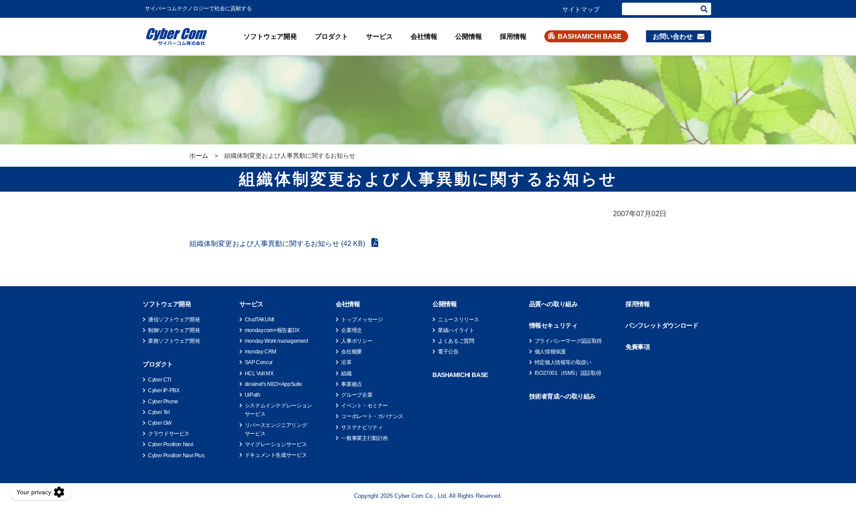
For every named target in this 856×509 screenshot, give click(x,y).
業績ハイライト (456, 330)
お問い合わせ (673, 36)
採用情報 (513, 36)
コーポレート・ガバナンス (372, 416)
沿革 (346, 362)
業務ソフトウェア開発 (174, 341)
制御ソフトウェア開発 (174, 330)
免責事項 (638, 346)
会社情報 (424, 36)
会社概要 (351, 352)
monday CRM (260, 352)
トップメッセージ (362, 319)
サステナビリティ (362, 427)
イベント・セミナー (364, 405)
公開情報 (468, 36)
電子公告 (448, 352)
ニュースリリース (458, 319)
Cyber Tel (159, 412)
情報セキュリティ (553, 325)
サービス (379, 36)
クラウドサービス (168, 434)
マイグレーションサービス (276, 444)
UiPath (252, 395)
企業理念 (351, 330)
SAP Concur (259, 362)
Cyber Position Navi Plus (176, 455)
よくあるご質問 (456, 341)
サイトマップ (581, 9)
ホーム (198, 155)
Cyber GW (160, 423)
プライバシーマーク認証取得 (568, 341)
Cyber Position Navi (170, 444)
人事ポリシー (356, 341)
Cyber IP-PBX (164, 390)
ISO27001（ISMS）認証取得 (568, 373)
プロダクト (331, 36)
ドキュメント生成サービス (276, 455)
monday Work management (276, 341)
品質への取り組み (553, 304)
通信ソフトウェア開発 (174, 319)
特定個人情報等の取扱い (563, 362)
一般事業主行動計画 (364, 438)
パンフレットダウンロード (662, 325)
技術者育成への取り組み (562, 396)
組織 (346, 373)
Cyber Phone (163, 401)
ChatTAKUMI (259, 319)
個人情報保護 (550, 352)
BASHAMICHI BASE (589, 36)
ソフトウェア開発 (270, 36)
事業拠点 (351, 384)
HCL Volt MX (259, 373)
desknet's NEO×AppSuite (273, 384)
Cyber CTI (159, 380)
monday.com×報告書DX (272, 330)
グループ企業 (356, 395)
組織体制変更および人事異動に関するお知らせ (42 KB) (278, 243)
